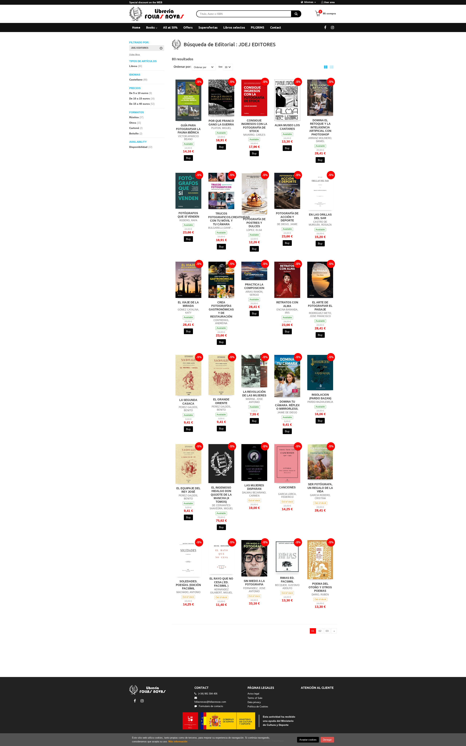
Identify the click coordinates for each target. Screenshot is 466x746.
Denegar (327, 739)
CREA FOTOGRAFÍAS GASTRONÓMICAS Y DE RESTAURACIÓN (221, 309)
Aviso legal (253, 693)
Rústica (136, 117)
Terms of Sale (255, 698)
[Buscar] (296, 13)
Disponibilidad (140, 146)
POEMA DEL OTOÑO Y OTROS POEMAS (320, 587)
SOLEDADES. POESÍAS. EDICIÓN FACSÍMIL (188, 585)
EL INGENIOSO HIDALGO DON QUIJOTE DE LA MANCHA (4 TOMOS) (221, 494)
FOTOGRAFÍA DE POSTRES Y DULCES (254, 223)
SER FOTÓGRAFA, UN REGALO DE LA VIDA (320, 488)
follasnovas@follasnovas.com (210, 701)
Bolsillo (135, 133)
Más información (177, 741)
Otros (135, 122)
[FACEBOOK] (325, 27)
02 (320, 630)
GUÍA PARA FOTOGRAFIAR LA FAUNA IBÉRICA (188, 129)
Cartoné (136, 128)
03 (327, 630)
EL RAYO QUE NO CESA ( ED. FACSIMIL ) (221, 582)
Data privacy (254, 702)
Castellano (138, 79)
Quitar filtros (134, 54)
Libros (135, 66)
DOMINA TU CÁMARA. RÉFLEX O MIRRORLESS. (287, 405)
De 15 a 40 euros (142, 103)
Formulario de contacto (211, 706)
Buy (188, 158)
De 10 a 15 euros (142, 98)
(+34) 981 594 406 (207, 693)
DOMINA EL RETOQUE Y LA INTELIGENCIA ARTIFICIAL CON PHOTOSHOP (320, 127)
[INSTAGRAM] (332, 27)
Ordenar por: (182, 66)
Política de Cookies (258, 706)
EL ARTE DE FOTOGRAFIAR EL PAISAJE (320, 306)
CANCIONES (287, 487)
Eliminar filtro (161, 48)
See (220, 67)
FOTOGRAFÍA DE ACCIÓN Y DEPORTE (287, 217)
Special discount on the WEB (145, 2)
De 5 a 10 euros (140, 93)
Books (150, 27)
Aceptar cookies (308, 739)
